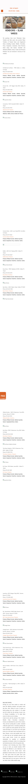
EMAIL (17, 11)
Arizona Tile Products (7, 91)
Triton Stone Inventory (8, 653)
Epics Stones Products (8, 291)
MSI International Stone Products (10, 617)
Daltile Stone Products (8, 256)
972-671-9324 (12, 11)
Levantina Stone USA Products (9, 599)
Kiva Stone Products (7, 436)
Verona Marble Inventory (8, 671)
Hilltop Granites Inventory (8, 418)
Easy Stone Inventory (7, 274)
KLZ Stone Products (7, 472)
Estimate (3, 397)
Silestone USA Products (8, 109)
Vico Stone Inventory (7, 689)
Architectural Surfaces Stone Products (11, 73)
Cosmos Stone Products (8, 236)
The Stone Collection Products (9, 454)
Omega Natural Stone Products (10, 635)
